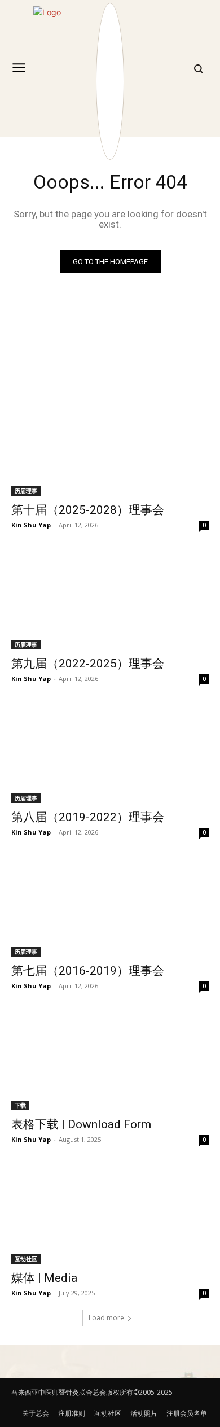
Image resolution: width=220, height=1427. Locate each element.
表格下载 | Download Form (81, 1124)
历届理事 (26, 491)
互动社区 (26, 1259)
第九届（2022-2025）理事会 (87, 663)
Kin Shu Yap (31, 525)
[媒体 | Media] (110, 1214)
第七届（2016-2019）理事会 (87, 970)
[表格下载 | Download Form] (110, 1060)
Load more (106, 1318)
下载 (20, 1105)
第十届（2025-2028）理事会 (87, 510)
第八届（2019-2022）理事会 (87, 817)
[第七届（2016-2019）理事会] (110, 907)
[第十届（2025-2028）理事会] (110, 446)
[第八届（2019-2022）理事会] (110, 753)
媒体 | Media (44, 1278)
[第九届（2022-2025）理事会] (110, 600)
